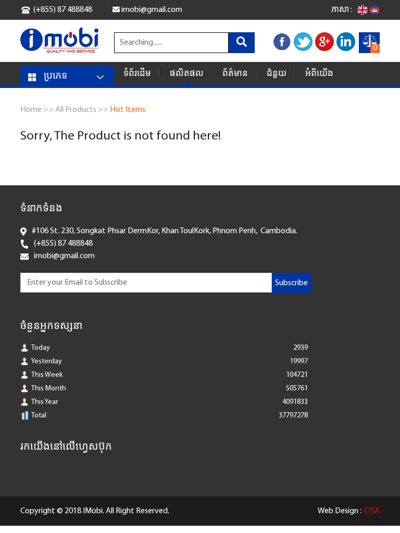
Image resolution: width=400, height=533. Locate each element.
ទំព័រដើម (137, 73)
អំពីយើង (319, 73)
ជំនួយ (276, 73)
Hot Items (127, 110)
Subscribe (291, 283)
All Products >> (81, 110)
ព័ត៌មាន (235, 73)
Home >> (37, 110)
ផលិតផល (187, 73)
